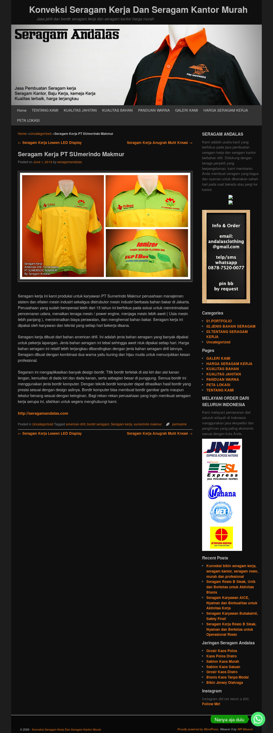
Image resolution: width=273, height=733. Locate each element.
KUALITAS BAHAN (117, 110)
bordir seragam (98, 424)
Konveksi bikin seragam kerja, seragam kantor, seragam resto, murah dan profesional (232, 571)
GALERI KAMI (186, 110)
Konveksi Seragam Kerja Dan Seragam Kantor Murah (138, 9)
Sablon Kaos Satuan (223, 666)
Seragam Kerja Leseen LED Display (50, 142)
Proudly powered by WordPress (198, 729)
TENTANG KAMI (45, 110)
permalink (179, 424)
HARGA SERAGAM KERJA (225, 110)
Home (21, 110)
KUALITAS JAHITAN (80, 110)
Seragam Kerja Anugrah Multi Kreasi (159, 142)
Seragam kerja (121, 424)
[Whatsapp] (258, 719)
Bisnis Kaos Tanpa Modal (227, 677)
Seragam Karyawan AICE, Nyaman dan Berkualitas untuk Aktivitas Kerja (231, 603)
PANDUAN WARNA (154, 110)
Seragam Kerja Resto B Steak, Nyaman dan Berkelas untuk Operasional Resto (231, 629)
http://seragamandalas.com (43, 413)
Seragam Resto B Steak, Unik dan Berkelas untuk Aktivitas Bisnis (230, 587)
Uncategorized (40, 133)
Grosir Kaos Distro (222, 671)
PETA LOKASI (28, 120)
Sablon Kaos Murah (222, 661)
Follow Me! (211, 703)
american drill (76, 424)
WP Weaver (245, 729)
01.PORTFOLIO (219, 320)
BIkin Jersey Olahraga (224, 682)
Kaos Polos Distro (221, 655)
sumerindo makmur (148, 424)
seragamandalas (69, 162)
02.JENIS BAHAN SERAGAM (230, 326)
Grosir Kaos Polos (221, 650)
